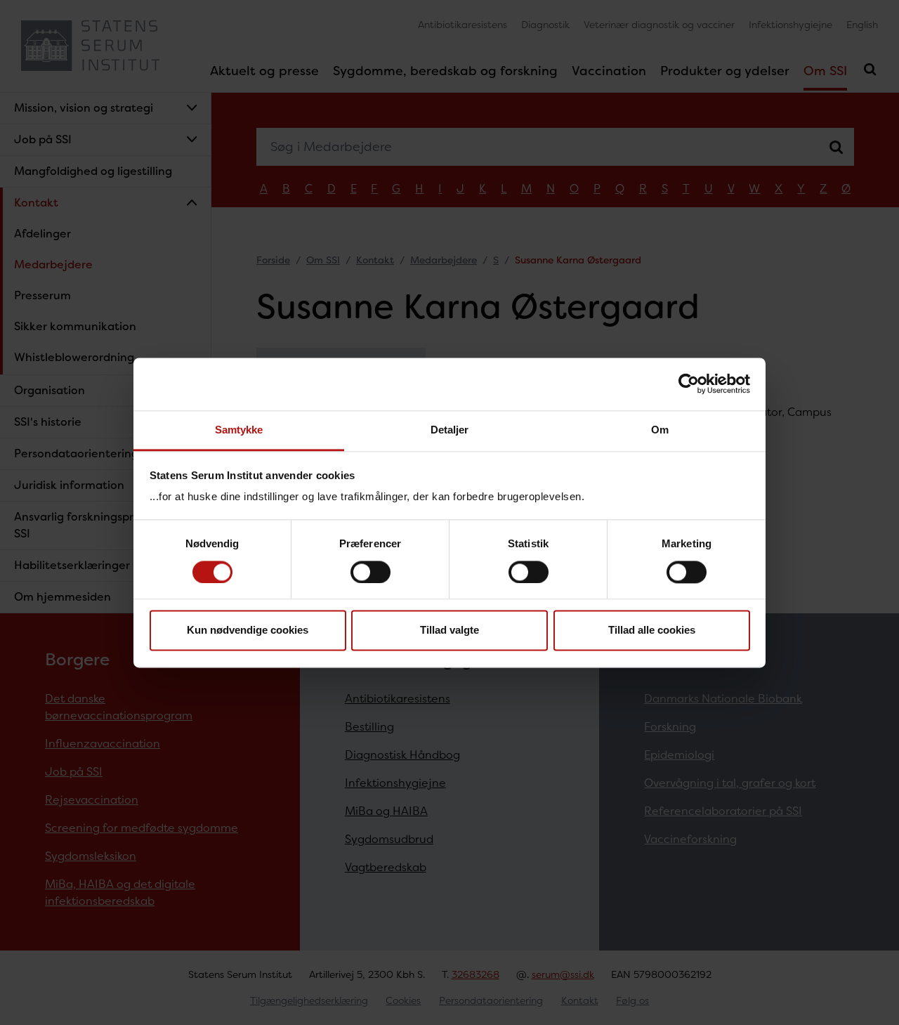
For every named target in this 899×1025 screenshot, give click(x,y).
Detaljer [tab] (450, 430)
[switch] (370, 572)
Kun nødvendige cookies (247, 630)
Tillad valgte (449, 630)
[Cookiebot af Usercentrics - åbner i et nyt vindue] (688, 383)
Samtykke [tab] (239, 430)
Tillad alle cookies (651, 630)
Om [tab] (660, 430)
